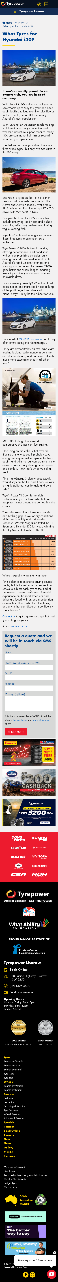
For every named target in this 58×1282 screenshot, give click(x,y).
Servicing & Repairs (14, 1106)
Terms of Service (40, 719)
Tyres (7, 1057)
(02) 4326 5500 (20, 986)
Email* (8, 673)
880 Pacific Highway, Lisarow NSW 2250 (28, 977)
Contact (9, 1126)
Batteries (8, 1098)
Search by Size (12, 1065)
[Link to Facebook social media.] (25, 1275)
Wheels (8, 1081)
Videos (8, 1151)
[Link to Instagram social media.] (32, 1275)
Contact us (8, 616)
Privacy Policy (20, 719)
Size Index (9, 1171)
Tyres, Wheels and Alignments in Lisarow (25, 1175)
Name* (9, 652)
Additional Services (14, 1118)
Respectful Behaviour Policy (16, 1267)
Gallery (8, 1147)
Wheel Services (12, 1114)
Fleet (7, 1139)
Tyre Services (11, 1110)
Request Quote (16, 731)
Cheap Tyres (10, 1187)
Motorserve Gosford (14, 1167)
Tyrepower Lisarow (31, 11)
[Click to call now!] (39, 4)
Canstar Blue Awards (15, 1179)
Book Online (12, 1130)
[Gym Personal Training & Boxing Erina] (25, 1248)
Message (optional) (15, 694)
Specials (9, 1122)
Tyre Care (9, 1073)
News (7, 1143)
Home (8, 22)
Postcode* (10, 683)
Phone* (22, 663)
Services (9, 1094)
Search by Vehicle (13, 1061)
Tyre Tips (8, 1077)
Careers (9, 1135)
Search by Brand (12, 1069)
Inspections (9, 1102)
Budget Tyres (10, 1183)
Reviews (9, 1156)
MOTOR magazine (30, 339)
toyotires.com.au (19, 626)
